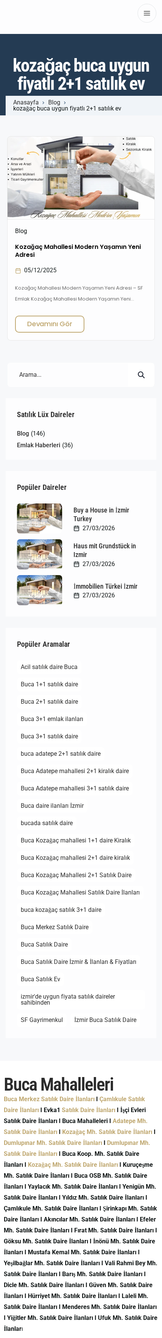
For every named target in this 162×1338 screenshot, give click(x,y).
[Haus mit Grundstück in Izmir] (39, 554)
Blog (54, 103)
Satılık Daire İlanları (88, 1110)
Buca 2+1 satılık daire (49, 701)
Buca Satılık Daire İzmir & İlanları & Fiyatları (78, 961)
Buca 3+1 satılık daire (49, 736)
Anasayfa (26, 103)
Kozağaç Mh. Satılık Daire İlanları (107, 1131)
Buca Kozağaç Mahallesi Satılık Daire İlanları (80, 892)
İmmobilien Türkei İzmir (105, 586)
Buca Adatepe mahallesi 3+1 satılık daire (75, 788)
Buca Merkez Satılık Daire (55, 927)
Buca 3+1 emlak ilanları (52, 719)
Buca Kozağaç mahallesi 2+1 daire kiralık (75, 857)
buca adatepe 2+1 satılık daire (61, 753)
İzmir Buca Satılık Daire (105, 1019)
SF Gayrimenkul (42, 1019)
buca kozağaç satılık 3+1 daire (61, 909)
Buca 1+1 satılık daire (49, 684)
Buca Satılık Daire (44, 944)
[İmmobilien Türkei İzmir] (39, 590)
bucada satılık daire (47, 823)
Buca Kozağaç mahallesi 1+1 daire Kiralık (76, 840)
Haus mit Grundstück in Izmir (104, 550)
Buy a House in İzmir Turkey (101, 514)
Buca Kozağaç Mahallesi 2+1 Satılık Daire (76, 875)
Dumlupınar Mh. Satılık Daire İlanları (53, 1142)
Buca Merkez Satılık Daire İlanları (49, 1099)
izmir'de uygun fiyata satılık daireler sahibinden (68, 999)
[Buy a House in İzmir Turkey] (39, 518)
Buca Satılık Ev (40, 979)
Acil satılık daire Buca (49, 667)
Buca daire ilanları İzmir (52, 805)
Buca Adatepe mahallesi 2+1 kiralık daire (75, 771)
